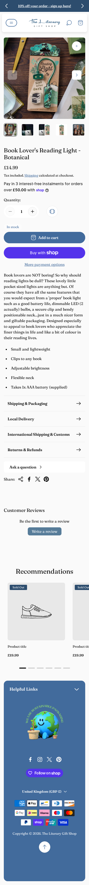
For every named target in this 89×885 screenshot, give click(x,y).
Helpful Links (23, 689)
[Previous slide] (6, 6)
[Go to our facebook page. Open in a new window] (30, 759)
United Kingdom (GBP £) (41, 791)
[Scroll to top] (44, 847)
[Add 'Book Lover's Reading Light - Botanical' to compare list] (52, 211)
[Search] (69, 23)
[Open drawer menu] (11, 23)
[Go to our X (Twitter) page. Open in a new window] (49, 759)
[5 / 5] (78, 129)
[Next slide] (82, 6)
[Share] (20, 479)
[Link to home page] (44, 723)
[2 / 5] (27, 129)
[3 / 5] (44, 129)
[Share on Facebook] (29, 479)
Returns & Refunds (25, 449)
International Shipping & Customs (39, 434)
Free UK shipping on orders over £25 (45, 6)
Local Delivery (21, 419)
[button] (22, 668)
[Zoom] (76, 46)
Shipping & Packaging (27, 403)
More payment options (44, 264)
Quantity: (12, 199)
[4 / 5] (61, 129)
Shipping (31, 175)
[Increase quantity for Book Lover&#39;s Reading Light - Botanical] (32, 211)
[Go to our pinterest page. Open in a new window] (59, 759)
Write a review (44, 531)
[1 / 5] (10, 129)
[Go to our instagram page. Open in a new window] (40, 759)
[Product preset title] (36, 611)
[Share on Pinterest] (46, 479)
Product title (17, 646)
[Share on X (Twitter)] (38, 479)
